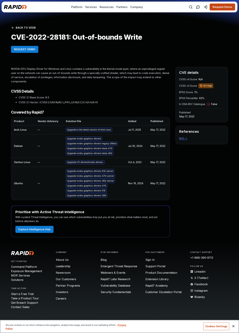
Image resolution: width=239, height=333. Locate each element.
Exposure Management (26, 271)
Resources (107, 7)
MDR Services (20, 275)
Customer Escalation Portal (163, 292)
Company (136, 7)
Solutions (17, 280)
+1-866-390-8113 (201, 257)
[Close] (233, 326)
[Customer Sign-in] (205, 7)
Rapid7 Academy (156, 285)
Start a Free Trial (22, 294)
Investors (62, 292)
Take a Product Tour (25, 298)
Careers (61, 298)
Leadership (63, 266)
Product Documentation (161, 272)
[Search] (191, 7)
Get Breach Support (24, 302)
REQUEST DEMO (24, 49)
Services (91, 7)
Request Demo (222, 7)
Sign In (150, 259)
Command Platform (24, 266)
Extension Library (157, 279)
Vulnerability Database (115, 285)
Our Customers (66, 279)
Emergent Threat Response (119, 266)
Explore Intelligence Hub (34, 229)
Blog (104, 259)
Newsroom (63, 272)
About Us (62, 259)
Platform (76, 7)
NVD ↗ (183, 138)
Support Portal (155, 266)
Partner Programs (68, 285)
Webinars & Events (113, 272)
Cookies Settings (216, 326)
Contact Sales (20, 307)
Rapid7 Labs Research (115, 279)
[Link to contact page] (198, 7)
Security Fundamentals (116, 292)
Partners (121, 7)
